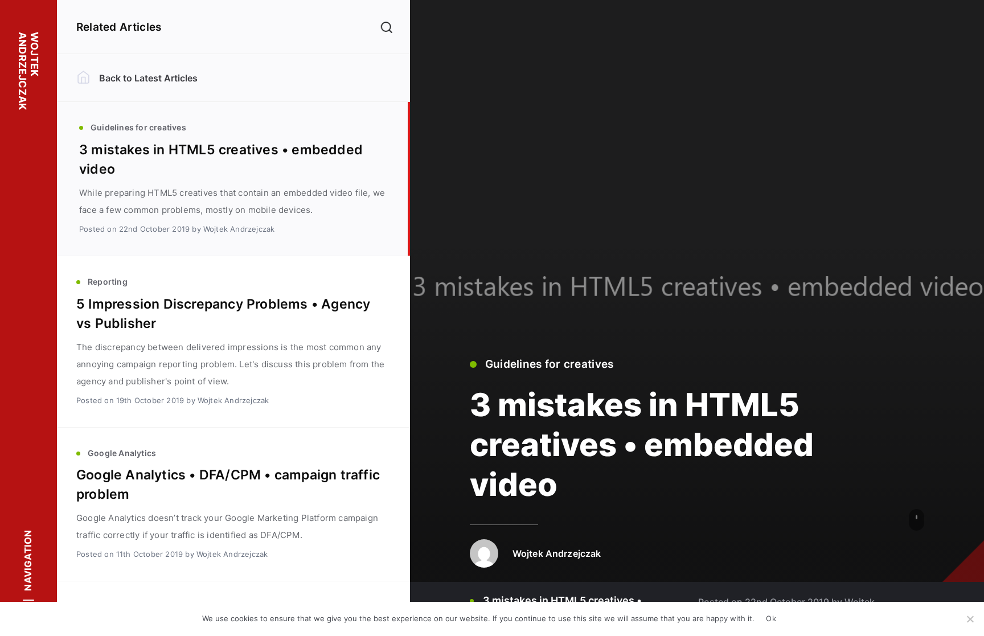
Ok (771, 618)
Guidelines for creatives (549, 364)
